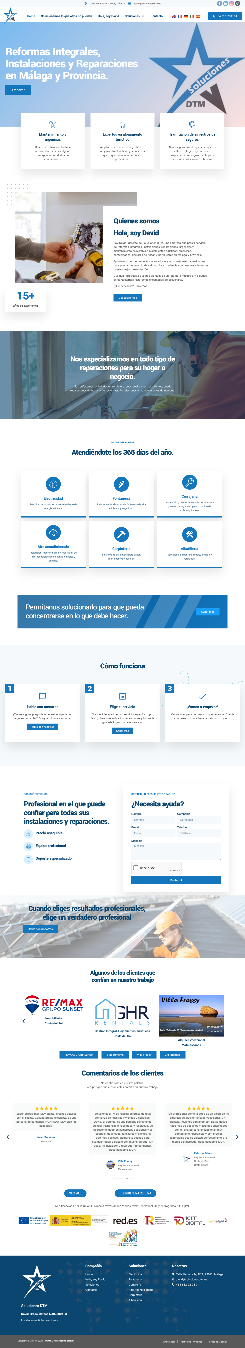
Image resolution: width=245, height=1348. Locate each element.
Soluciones (132, 16)
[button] (23, 1021)
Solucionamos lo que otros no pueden (66, 16)
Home (31, 16)
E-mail (135, 827)
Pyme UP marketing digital (59, 1340)
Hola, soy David (108, 16)
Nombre (136, 813)
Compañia (183, 813)
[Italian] (191, 16)
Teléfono (182, 827)
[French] (179, 16)
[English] (173, 16)
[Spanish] (197, 16)
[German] (185, 16)
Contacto (156, 16)
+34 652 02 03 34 (226, 16)
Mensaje (136, 840)
